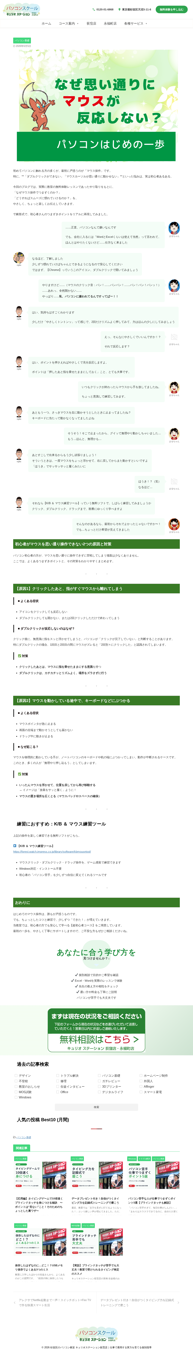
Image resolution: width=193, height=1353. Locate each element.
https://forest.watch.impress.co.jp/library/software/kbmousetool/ (52, 851)
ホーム (46, 23)
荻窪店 (91, 23)
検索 (96, 1107)
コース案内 (67, 23)
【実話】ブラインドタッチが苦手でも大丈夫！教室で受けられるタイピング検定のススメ (95, 1269)
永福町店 (110, 23)
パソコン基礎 (23, 1137)
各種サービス (133, 23)
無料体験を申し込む (172, 9)
